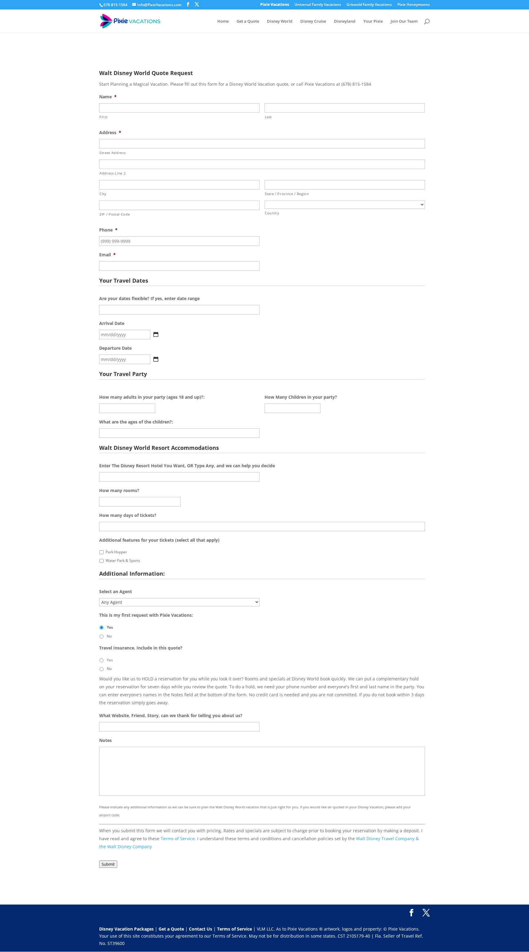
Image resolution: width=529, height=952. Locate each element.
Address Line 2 (112, 173)
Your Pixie (373, 21)
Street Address (112, 152)
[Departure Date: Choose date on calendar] (156, 359)
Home (223, 21)
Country (272, 213)
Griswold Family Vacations (369, 5)
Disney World (279, 21)
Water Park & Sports (123, 560)
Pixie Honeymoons (413, 5)
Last (268, 117)
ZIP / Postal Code (114, 214)
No (109, 636)
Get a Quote (248, 21)
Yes (110, 627)
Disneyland (344, 21)
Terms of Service (178, 838)
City (103, 193)
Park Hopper (116, 552)
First (103, 117)
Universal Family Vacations (318, 5)
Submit (108, 864)
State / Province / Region (287, 193)
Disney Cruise (313, 21)
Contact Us (201, 928)
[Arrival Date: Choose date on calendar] (156, 334)
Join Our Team (404, 21)
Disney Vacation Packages (127, 928)
